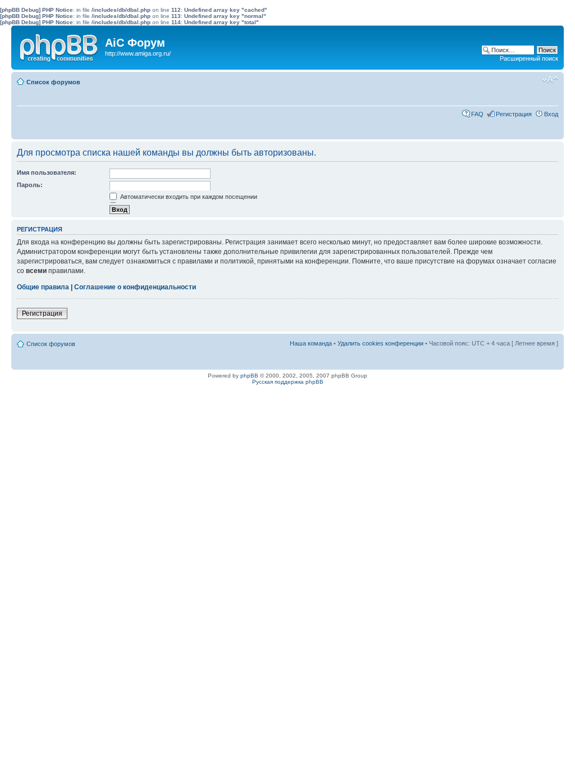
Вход (551, 114)
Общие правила (43, 287)
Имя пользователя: (46, 172)
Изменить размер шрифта (550, 80)
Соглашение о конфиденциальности (135, 287)
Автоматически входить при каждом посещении (187, 196)
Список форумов (53, 82)
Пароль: (30, 184)
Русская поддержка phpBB (287, 382)
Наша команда (311, 343)
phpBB (249, 375)
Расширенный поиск (529, 58)
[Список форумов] (59, 45)
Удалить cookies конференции (380, 343)
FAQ (477, 114)
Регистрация (514, 114)
